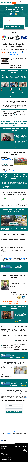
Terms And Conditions (25, 450)
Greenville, (2, 449)
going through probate (9, 258)
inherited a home (23, 258)
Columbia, (4, 448)
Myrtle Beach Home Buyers (14, 281)
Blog (26, 451)
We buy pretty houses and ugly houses (6, 159)
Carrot (10, 459)
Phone (19, 20)
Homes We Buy (20, 1)
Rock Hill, (6, 448)
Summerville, (4, 449)
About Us (24, 1)
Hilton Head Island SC (8, 433)
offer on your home (13, 297)
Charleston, (5, 447)
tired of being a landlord (20, 257)
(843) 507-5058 (25, 5)
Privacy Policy (25, 449)
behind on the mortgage (9, 168)
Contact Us (26, 448)
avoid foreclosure (3, 395)
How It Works (14, 1)
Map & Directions (2, 455)
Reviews (17, 1)
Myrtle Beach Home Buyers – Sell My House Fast (6, 393)
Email (9, 20)
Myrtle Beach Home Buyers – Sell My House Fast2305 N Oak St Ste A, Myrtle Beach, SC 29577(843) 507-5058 (19, 431)
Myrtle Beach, (2, 447)
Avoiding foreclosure (4, 257)
